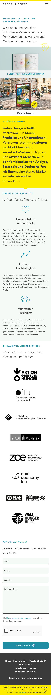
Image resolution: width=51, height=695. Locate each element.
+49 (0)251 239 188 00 (25, 672)
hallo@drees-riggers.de (25, 668)
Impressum (14, 678)
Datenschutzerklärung (31, 678)
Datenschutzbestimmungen (18, 618)
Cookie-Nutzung (24, 692)
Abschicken (23, 645)
